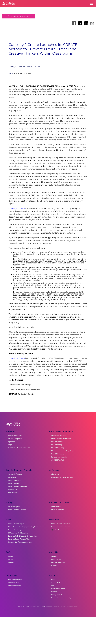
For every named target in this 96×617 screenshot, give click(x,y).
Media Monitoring (57, 448)
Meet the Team (56, 559)
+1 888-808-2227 (57, 582)
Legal (10, 445)
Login (53, 579)
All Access (55, 474)
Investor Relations (58, 562)
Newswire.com (13, 582)
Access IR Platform (15, 474)
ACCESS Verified (57, 460)
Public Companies (15, 435)
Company (11, 562)
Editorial (54, 592)
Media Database (57, 442)
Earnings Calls (13, 483)
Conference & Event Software (62, 477)
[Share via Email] (92, 23)
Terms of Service (59, 607)
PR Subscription (14, 507)
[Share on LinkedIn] (86, 23)
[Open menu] (91, 3)
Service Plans (56, 507)
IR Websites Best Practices (18, 533)
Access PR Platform (58, 435)
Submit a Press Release (17, 510)
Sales (53, 586)
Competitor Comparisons (17, 530)
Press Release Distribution (61, 439)
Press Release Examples (60, 527)
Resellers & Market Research (19, 448)
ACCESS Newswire (15, 579)
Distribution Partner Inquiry (61, 598)
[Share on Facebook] (74, 23)
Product (11, 556)
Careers (54, 565)
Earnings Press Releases (17, 486)
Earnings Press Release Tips (19, 539)
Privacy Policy (72, 607)
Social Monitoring (57, 454)
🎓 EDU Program (57, 530)
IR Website (12, 477)
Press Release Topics (16, 524)
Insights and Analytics (59, 457)
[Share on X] (80, 23)
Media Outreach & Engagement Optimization (24, 527)
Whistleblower (13, 492)
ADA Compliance (14, 480)
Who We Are (56, 556)
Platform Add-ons (57, 510)
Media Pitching (56, 445)
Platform (11, 559)
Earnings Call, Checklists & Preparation (22, 536)
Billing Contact (56, 595)
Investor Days (13, 489)
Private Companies (15, 439)
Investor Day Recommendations (20, 542)
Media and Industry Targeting (62, 451)
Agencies (11, 442)
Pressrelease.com (15, 586)
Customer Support (58, 589)
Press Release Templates (60, 524)
